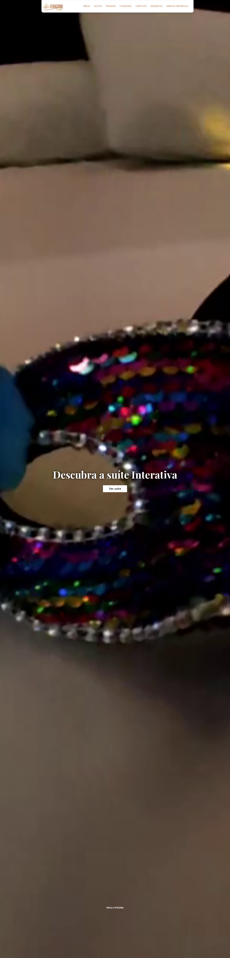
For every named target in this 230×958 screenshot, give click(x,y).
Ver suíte (115, 489)
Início (87, 6)
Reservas (157, 6)
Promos (111, 6)
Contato (141, 6)
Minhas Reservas (178, 6)
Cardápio (126, 6)
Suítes (98, 6)
